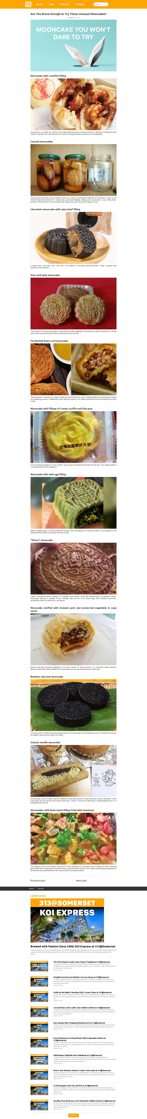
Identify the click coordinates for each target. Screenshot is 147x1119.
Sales (39, 4)
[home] (28, 4)
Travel (80, 4)
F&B (51, 4)
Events (64, 4)
